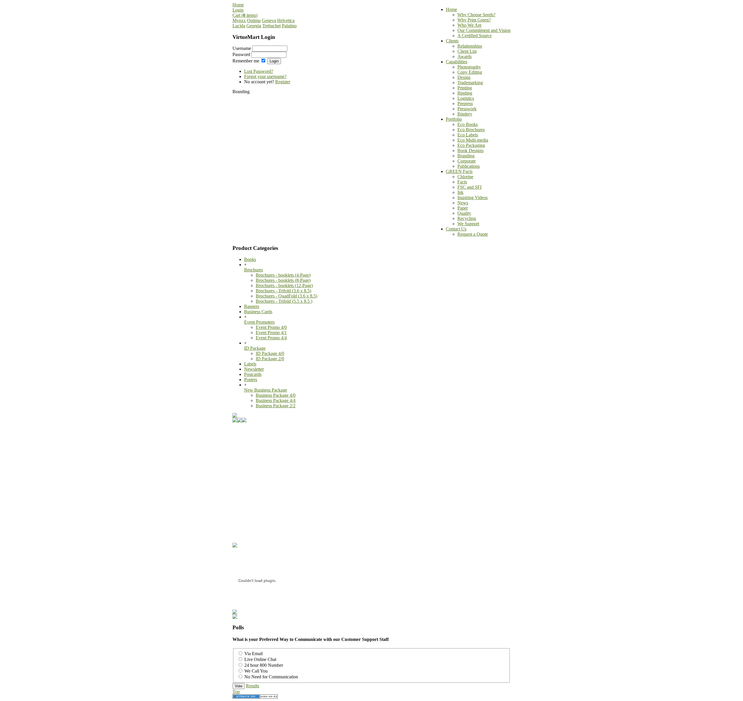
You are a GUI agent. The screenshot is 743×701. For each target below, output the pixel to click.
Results (252, 685)
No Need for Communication (271, 676)
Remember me (245, 60)
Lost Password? (258, 71)
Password (241, 54)
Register (282, 81)
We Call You (256, 670)
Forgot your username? (265, 76)
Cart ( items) (244, 15)
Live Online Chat (260, 659)
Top (236, 691)
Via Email (253, 653)
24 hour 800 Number (263, 665)
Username (241, 48)
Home (238, 4)
